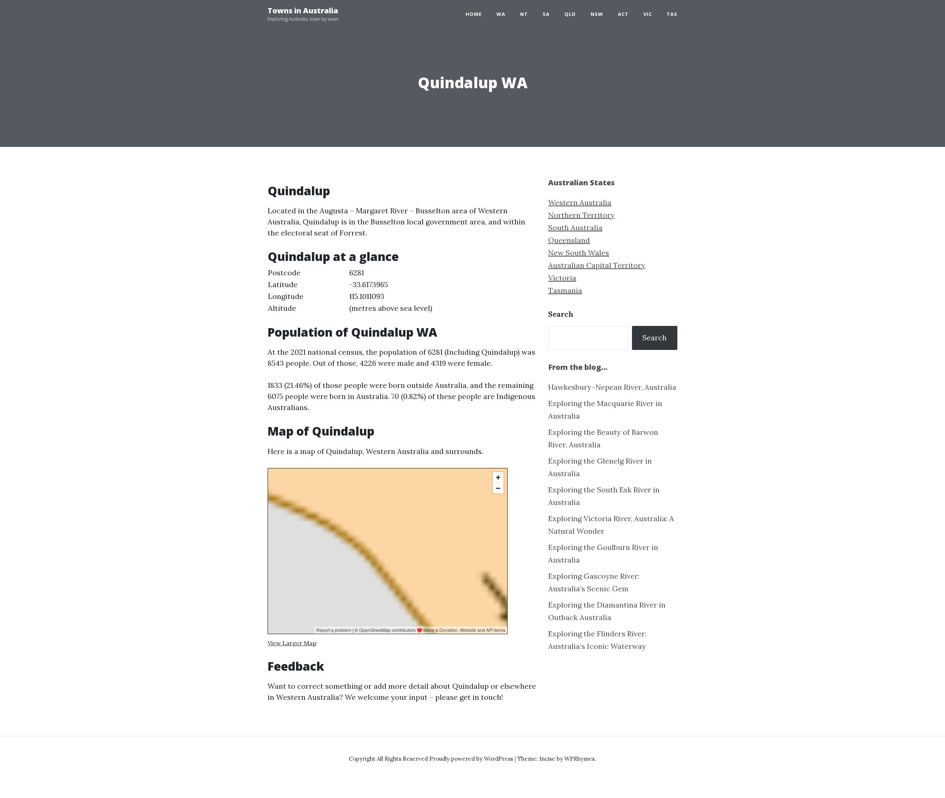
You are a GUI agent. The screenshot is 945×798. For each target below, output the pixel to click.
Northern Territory (581, 215)
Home (473, 14)
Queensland (569, 240)
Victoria (562, 277)
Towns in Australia (303, 11)
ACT (623, 14)
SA (546, 14)
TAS (672, 14)
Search (560, 314)
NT (524, 14)
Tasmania (565, 290)
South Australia (575, 227)
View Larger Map (292, 643)
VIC (647, 14)
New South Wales (578, 252)
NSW (597, 14)
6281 (356, 272)
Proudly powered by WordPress (472, 758)
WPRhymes (579, 758)
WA (500, 14)
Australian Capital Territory (596, 265)
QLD (570, 14)
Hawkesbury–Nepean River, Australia (612, 387)
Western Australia (579, 202)
